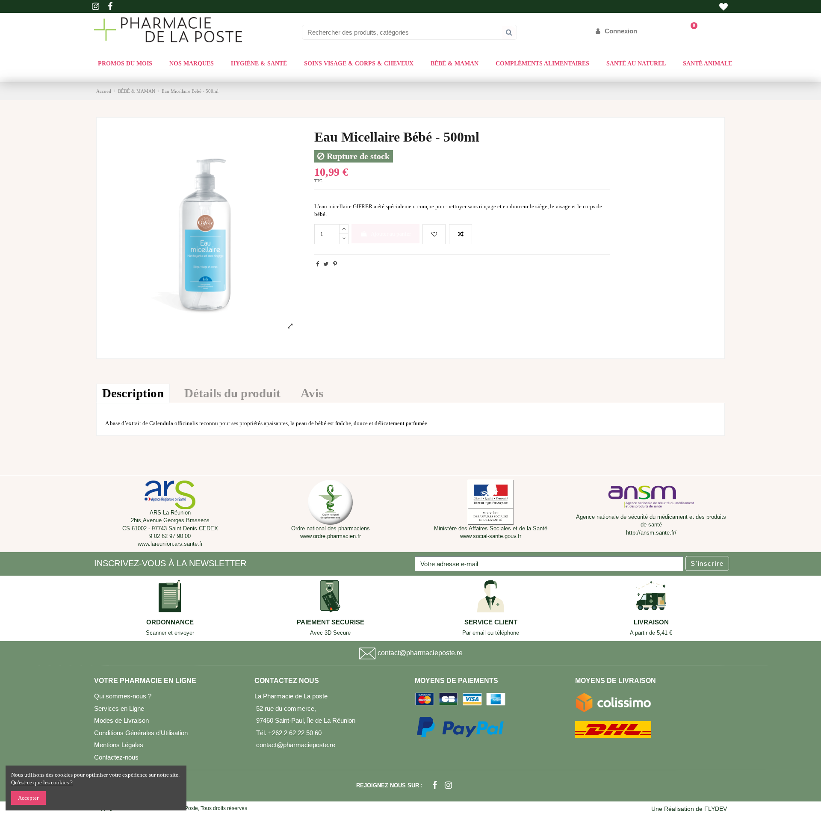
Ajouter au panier (391, 234)
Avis (312, 393)
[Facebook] (434, 785)
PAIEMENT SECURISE (330, 622)
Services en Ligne (119, 708)
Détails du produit (232, 393)
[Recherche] (509, 32)
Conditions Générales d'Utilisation (141, 732)
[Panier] (690, 31)
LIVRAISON (651, 622)
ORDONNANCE (170, 622)
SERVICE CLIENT (490, 622)
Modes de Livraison (121, 720)
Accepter (28, 798)
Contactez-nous (116, 757)
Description (133, 393)
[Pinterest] (335, 264)
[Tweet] (325, 264)
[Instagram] (448, 785)
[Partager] (317, 264)
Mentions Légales (118, 744)
